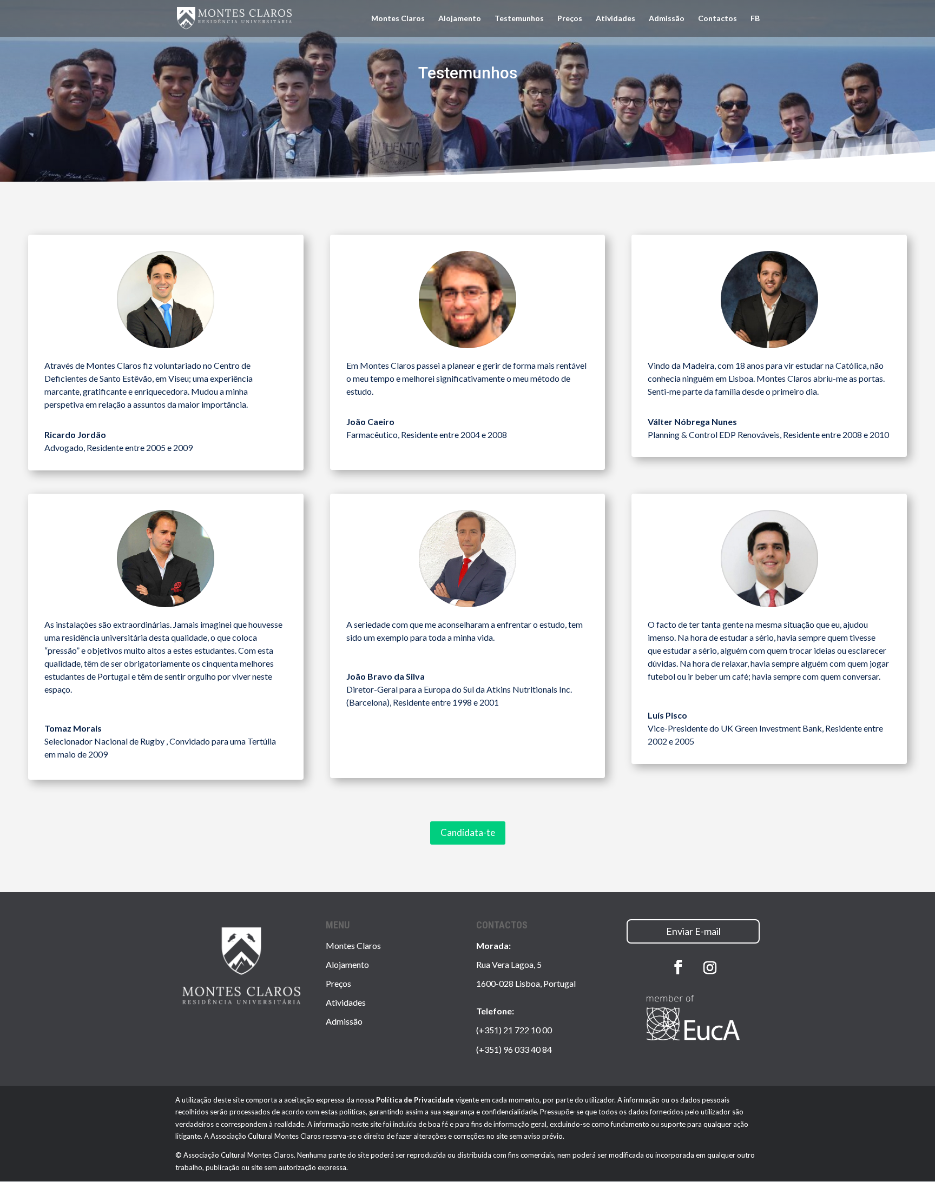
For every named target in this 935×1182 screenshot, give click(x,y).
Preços (569, 19)
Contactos (717, 19)
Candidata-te (467, 832)
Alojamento (459, 19)
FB (755, 19)
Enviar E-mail (693, 931)
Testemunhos (519, 19)
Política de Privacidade (415, 1099)
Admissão (666, 19)
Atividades (615, 19)
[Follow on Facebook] (678, 967)
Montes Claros (398, 19)
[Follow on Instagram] (710, 968)
